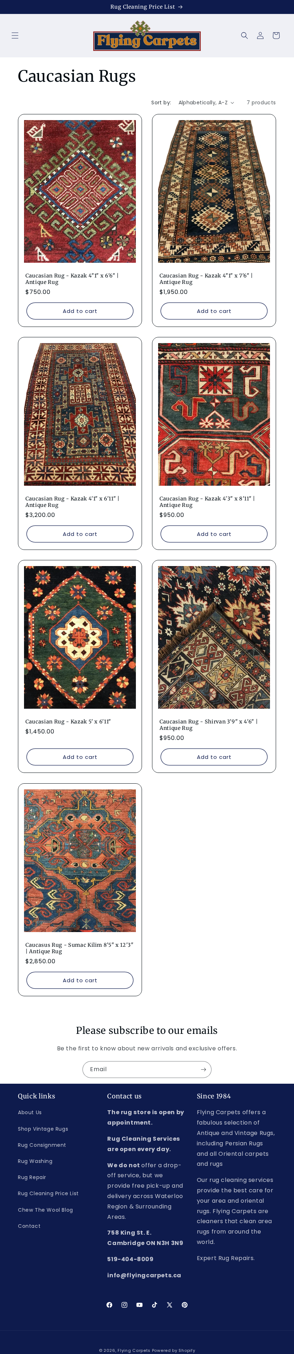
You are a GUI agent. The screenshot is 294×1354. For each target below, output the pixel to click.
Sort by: (161, 102)
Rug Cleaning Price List (48, 1193)
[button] (15, 35)
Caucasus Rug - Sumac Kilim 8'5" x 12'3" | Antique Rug (79, 948)
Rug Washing (35, 1161)
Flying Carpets (134, 1350)
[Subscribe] (203, 1069)
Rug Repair (32, 1177)
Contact (29, 1226)
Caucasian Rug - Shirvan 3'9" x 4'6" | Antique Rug (209, 724)
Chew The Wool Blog (45, 1209)
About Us (30, 1112)
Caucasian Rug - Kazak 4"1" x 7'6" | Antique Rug (206, 278)
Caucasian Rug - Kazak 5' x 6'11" (68, 721)
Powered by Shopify (173, 1350)
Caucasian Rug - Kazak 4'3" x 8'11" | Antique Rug (207, 501)
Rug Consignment (42, 1145)
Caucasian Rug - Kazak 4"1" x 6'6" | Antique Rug (72, 278)
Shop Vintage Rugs (43, 1128)
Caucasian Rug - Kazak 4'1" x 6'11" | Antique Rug (72, 501)
